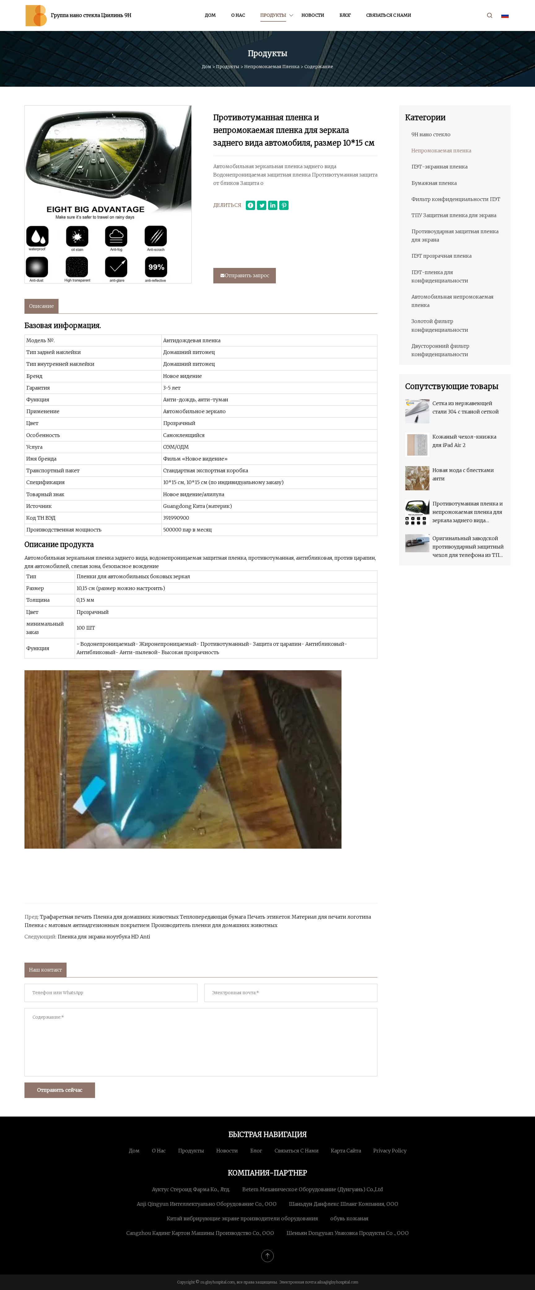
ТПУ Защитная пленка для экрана (453, 215)
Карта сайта (346, 1151)
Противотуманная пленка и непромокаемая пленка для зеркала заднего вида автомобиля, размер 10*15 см (468, 513)
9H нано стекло (430, 134)
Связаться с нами (388, 15)
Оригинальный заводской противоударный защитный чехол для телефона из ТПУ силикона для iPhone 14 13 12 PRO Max (468, 547)
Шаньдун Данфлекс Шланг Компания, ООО (343, 1204)
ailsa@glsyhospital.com (337, 1282)
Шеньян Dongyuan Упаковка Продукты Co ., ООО (347, 1233)
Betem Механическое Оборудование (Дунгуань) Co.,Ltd (312, 1189)
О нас (238, 15)
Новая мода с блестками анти (463, 474)
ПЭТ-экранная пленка (439, 167)
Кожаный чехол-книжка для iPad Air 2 (464, 441)
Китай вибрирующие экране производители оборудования (242, 1218)
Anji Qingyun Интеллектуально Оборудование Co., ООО (206, 1204)
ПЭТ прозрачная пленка (441, 256)
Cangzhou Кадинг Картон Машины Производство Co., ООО (200, 1233)
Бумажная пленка (434, 183)
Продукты (273, 15)
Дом (210, 15)
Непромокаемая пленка (271, 66)
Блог (345, 15)
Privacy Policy (390, 1151)
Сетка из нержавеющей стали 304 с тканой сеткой (466, 407)
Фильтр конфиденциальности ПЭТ (455, 199)
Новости (313, 15)
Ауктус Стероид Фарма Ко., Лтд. (191, 1189)
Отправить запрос (247, 275)
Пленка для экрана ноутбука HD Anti (104, 937)
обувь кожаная (349, 1218)
